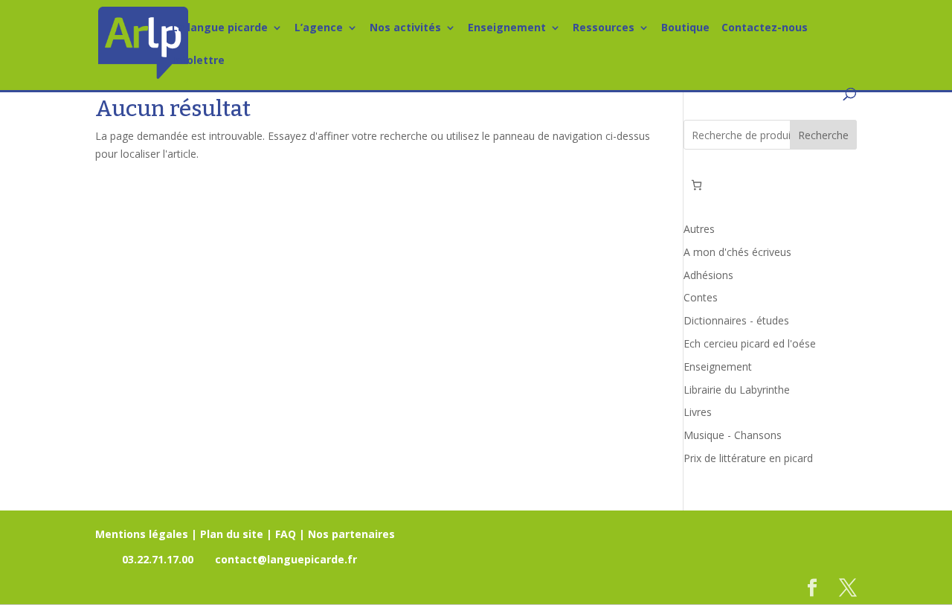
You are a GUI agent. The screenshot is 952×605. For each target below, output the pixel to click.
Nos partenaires (351, 534)
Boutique (685, 28)
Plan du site (231, 534)
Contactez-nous (764, 28)
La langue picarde (220, 28)
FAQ (285, 534)
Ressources (603, 28)
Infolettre (198, 61)
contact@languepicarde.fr (286, 559)
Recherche (823, 135)
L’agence (319, 28)
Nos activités (405, 28)
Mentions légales (141, 534)
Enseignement (507, 28)
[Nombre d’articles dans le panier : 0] (697, 185)
